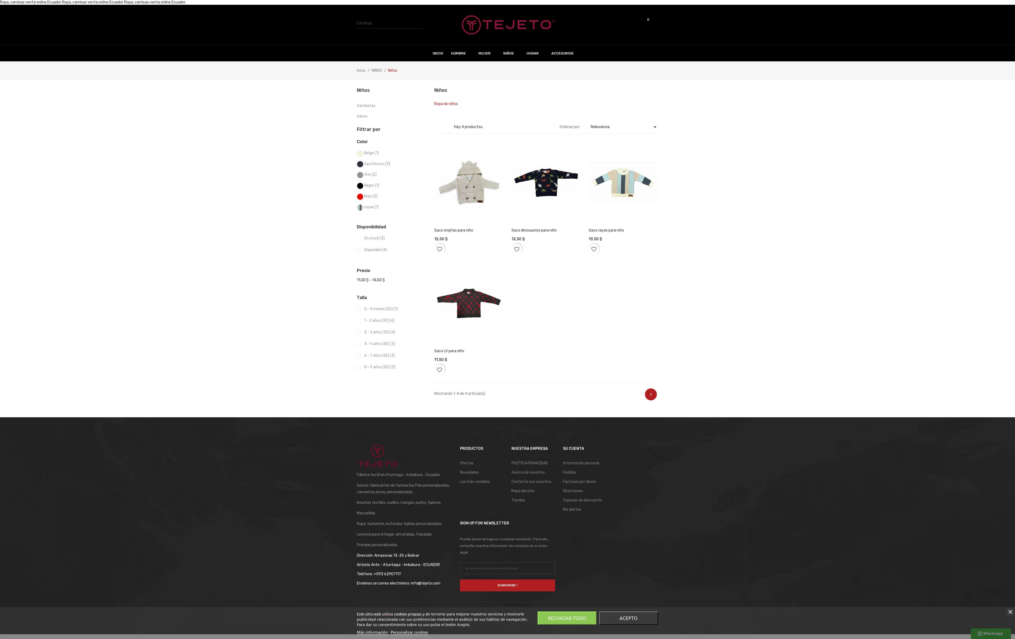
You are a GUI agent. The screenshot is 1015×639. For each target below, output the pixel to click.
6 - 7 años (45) (379, 355)
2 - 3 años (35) (379, 332)
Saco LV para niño (449, 351)
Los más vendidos (475, 481)
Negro (371, 185)
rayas (371, 207)
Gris (370, 174)
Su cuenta (573, 448)
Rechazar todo (567, 618)
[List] (445, 127)
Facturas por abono (579, 481)
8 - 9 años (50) (379, 367)
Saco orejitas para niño (453, 230)
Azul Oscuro (377, 164)
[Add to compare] (476, 209)
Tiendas (518, 500)
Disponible (375, 250)
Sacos (362, 116)
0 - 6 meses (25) (381, 309)
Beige (371, 153)
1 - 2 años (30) (379, 320)
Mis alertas (572, 509)
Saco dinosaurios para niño (534, 230)
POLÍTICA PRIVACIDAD (529, 463)
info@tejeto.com (425, 583)
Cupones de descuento (582, 500)
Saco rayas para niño (606, 230)
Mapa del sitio (522, 491)
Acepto (629, 618)
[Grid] (437, 127)
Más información (372, 632)
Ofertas (466, 463)
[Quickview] (462, 209)
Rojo (370, 196)
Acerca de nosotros (528, 472)
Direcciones (573, 491)
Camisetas (366, 105)
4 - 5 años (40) (379, 344)
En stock (374, 238)
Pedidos (569, 472)
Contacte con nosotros (531, 481)
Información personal (581, 463)
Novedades (469, 472)
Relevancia (624, 127)
